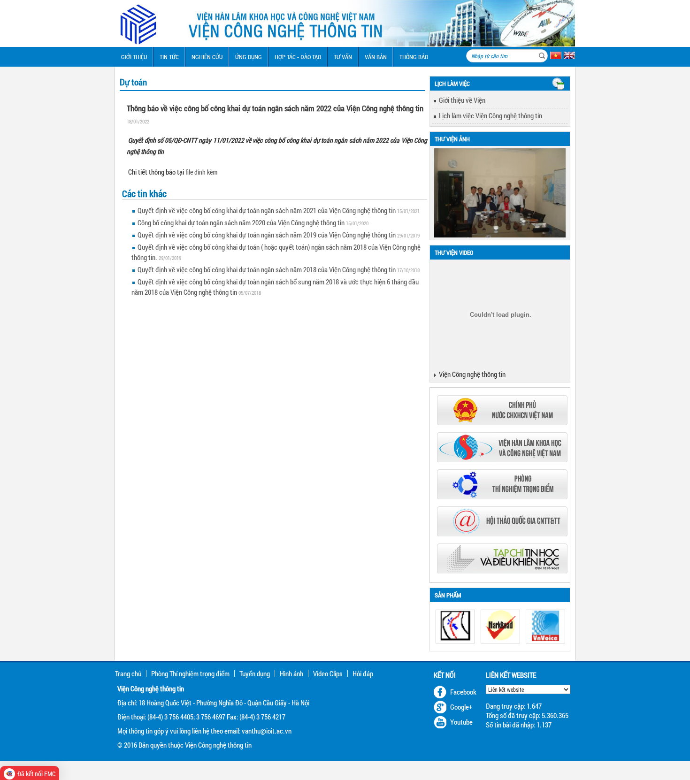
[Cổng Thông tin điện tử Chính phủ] (502, 422)
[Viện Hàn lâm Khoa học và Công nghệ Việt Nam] (502, 459)
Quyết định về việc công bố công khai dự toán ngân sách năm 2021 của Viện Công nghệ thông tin (267, 210)
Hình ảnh (291, 673)
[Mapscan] (455, 626)
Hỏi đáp (363, 673)
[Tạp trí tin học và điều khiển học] (502, 570)
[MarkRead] (500, 626)
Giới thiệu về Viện (462, 100)
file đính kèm (201, 172)
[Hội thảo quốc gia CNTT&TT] (502, 533)
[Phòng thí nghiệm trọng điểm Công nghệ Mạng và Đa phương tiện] (502, 496)
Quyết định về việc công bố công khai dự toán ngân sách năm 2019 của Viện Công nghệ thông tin (267, 234)
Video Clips (328, 673)
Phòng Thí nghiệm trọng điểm (190, 673)
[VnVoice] (545, 626)
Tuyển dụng (254, 673)
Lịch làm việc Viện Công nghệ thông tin (490, 115)
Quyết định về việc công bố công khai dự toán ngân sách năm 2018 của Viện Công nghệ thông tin (267, 269)
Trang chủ (128, 673)
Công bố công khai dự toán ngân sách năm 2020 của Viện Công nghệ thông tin (241, 222)
